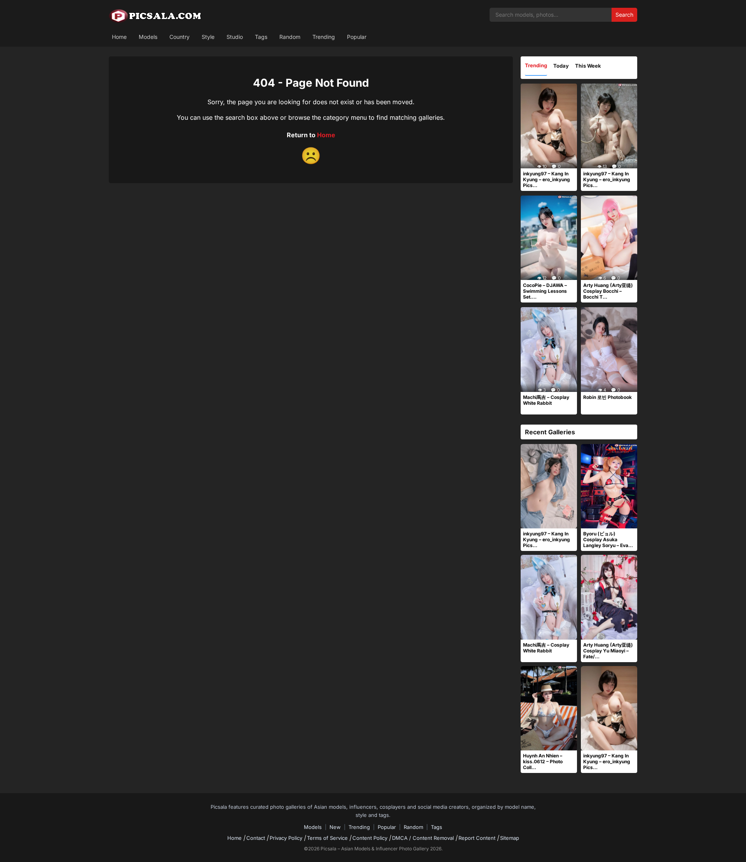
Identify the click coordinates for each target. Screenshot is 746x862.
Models (148, 36)
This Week (588, 66)
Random (289, 36)
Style (208, 36)
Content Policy (369, 838)
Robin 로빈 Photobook (607, 397)
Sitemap (509, 838)
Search (624, 14)
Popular (356, 36)
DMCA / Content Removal (423, 838)
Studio (235, 36)
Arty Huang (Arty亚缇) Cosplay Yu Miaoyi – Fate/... (608, 650)
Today (561, 66)
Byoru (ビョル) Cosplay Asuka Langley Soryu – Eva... (608, 539)
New (335, 827)
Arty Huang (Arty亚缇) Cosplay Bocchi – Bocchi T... (608, 291)
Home (119, 36)
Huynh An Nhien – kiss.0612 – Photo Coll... (543, 761)
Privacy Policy (286, 838)
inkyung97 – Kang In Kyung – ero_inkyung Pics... (546, 179)
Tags (261, 36)
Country (179, 36)
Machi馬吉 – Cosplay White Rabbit (546, 400)
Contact (255, 838)
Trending (323, 36)
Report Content (476, 838)
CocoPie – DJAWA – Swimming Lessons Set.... (545, 291)
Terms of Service (327, 838)
